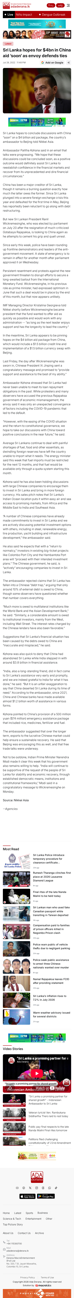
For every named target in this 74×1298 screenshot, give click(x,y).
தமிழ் (60, 5)
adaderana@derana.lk (17, 1250)
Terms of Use (47, 1277)
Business (43, 1212)
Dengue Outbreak (45, 14)
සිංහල (51, 5)
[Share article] (68, 62)
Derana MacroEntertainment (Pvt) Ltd (21, 1262)
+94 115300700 (14, 1243)
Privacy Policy (27, 1277)
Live (10, 14)
